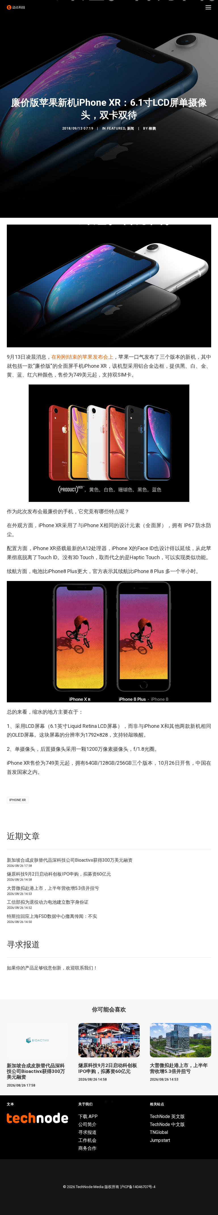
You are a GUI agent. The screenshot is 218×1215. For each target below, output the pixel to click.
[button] (208, 7)
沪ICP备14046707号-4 (137, 1187)
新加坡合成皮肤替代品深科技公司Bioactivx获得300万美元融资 (70, 860)
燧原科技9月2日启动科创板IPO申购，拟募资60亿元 (59, 874)
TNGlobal (159, 1132)
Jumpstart (160, 1140)
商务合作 (87, 1148)
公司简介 (87, 1124)
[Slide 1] (106, 1101)
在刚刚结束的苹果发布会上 (82, 357)
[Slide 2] (112, 1101)
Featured (116, 128)
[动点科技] (16, 7)
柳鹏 (152, 128)
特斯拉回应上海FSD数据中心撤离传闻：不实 (52, 916)
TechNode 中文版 (167, 1124)
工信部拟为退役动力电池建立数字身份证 (48, 902)
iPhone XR (17, 800)
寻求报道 (87, 1132)
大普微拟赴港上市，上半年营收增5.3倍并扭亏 (53, 888)
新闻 (130, 128)
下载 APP (88, 1116)
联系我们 (84, 968)
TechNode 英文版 (167, 1116)
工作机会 (87, 1140)
